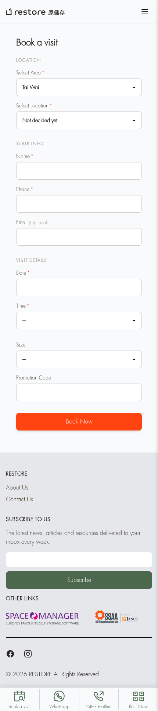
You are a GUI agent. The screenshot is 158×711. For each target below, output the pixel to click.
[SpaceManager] (42, 618)
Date (23, 272)
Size (20, 344)
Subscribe (79, 580)
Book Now (79, 422)
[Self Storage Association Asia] (116, 617)
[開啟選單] (144, 11)
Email (32, 222)
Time (23, 305)
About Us (17, 488)
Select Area (30, 72)
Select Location (34, 105)
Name (25, 156)
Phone (24, 189)
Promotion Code (33, 377)
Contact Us (19, 499)
